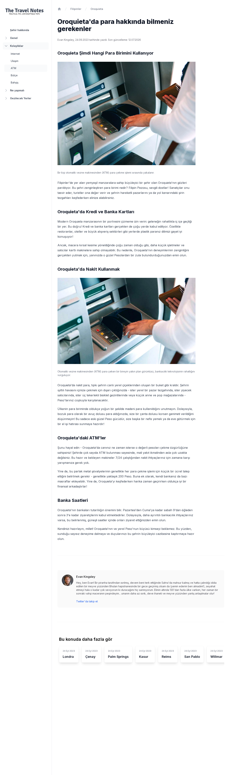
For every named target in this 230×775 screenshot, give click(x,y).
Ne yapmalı (17, 90)
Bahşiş (14, 82)
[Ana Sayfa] (59, 9)
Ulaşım (14, 60)
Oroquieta (97, 8)
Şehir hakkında (19, 30)
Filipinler (75, 8)
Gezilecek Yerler (20, 98)
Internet (15, 53)
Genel (14, 37)
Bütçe (14, 75)
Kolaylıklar (16, 45)
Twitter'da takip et (87, 601)
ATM (13, 68)
